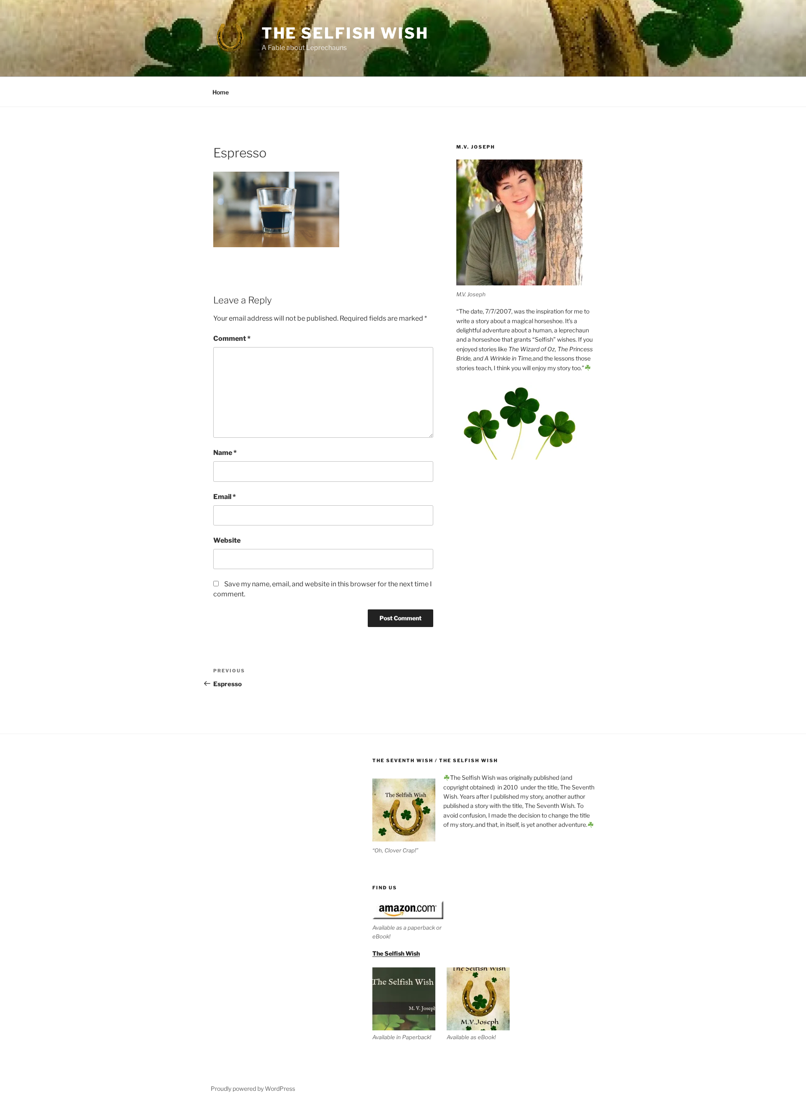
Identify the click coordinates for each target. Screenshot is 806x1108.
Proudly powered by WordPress (253, 1088)
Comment (232, 338)
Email (224, 497)
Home (220, 92)
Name (225, 453)
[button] (409, 1004)
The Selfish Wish (345, 33)
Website (227, 540)
